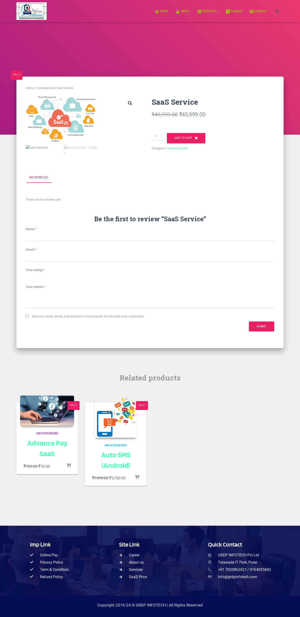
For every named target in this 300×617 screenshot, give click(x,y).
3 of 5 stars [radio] (41, 277)
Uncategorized (45, 88)
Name (31, 229)
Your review (35, 287)
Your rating (35, 270)
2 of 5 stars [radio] (35, 277)
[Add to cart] (68, 466)
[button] (217, 11)
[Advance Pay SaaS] (47, 410)
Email (31, 249)
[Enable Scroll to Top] (290, 609)
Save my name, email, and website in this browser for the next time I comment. (88, 316)
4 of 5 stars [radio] (47, 277)
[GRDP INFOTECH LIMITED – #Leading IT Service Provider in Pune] (31, 11)
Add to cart (183, 138)
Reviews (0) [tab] (38, 177)
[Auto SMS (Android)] (116, 416)
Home (30, 88)
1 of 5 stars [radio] (28, 277)
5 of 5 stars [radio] (54, 277)
